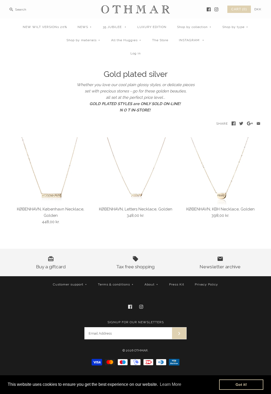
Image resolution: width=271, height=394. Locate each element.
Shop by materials (83, 40)
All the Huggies (126, 40)
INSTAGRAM (191, 40)
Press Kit (176, 284)
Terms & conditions (115, 284)
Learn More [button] (170, 384)
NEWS (85, 27)
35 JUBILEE (114, 27)
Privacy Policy (206, 284)
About (151, 284)
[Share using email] (258, 123)
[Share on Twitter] (241, 123)
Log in (135, 53)
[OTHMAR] (135, 8)
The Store (160, 40)
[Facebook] (209, 9)
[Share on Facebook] (234, 123)
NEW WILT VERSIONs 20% (45, 27)
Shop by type (235, 27)
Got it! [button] (241, 384)
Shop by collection (194, 27)
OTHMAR (141, 350)
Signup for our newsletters (135, 322)
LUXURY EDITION (151, 27)
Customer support (70, 284)
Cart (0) (239, 9)
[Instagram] (216, 9)
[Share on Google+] (250, 123)
